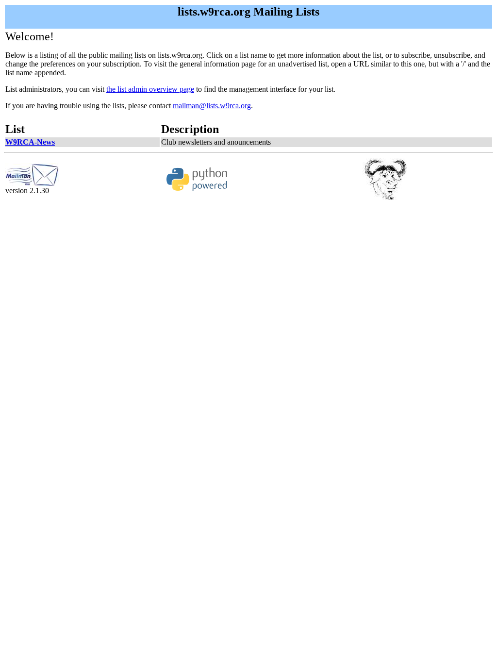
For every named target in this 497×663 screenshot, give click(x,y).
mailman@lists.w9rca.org (212, 105)
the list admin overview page (150, 89)
